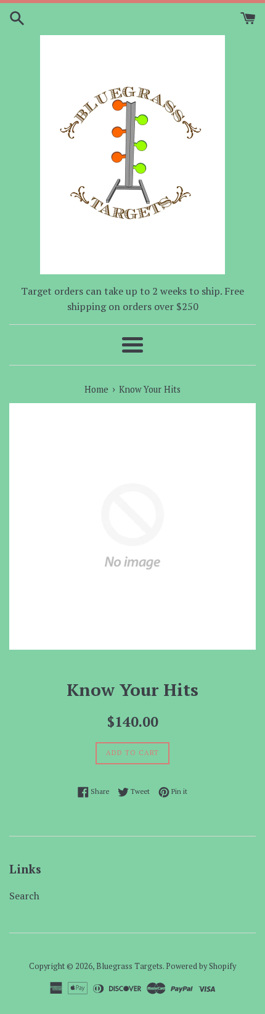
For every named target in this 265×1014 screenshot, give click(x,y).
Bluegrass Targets (129, 966)
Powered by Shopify (201, 966)
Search (24, 895)
